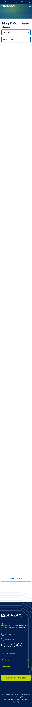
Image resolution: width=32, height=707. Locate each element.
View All (16, 702)
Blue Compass (22, 699)
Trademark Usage (9, 697)
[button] (29, 2)
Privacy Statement (22, 697)
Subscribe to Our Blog (16, 678)
